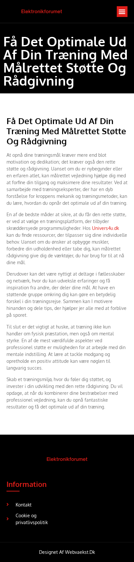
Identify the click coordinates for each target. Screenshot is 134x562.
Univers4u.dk (105, 228)
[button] (122, 11)
